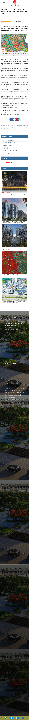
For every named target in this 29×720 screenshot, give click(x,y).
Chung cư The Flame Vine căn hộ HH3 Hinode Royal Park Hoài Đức (14, 195)
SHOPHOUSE (7, 153)
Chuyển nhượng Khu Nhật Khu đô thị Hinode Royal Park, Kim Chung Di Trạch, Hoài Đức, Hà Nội (14, 302)
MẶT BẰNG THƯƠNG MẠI (10, 150)
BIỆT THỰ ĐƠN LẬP (8, 140)
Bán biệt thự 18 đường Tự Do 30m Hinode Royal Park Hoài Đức (21, 127)
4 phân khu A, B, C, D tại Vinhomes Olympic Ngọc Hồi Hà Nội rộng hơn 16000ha (14, 275)
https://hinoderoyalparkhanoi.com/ (14, 114)
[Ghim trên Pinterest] (16, 119)
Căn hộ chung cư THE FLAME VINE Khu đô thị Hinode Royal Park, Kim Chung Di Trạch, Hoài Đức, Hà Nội (14, 222)
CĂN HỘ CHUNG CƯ (8, 145)
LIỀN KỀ (5, 148)
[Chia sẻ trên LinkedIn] (18, 119)
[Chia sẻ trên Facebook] (11, 119)
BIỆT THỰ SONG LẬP (9, 142)
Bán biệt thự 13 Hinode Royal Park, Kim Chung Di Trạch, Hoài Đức (7, 127)
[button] (4, 2)
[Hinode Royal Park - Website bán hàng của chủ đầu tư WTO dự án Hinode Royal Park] (14, 3)
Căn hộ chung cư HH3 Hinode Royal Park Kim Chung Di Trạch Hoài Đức (14, 249)
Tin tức (3, 7)
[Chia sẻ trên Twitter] (13, 119)
